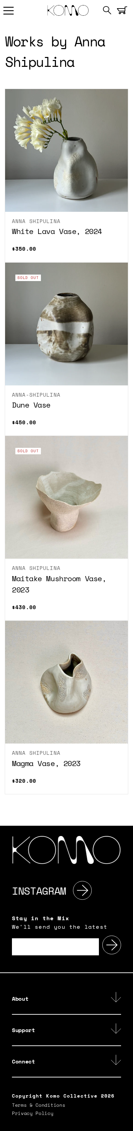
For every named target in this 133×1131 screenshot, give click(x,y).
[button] (8, 10)
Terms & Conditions (38, 1105)
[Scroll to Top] (124, 1122)
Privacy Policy (33, 1114)
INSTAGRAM (39, 890)
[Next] (82, 890)
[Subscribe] (111, 945)
